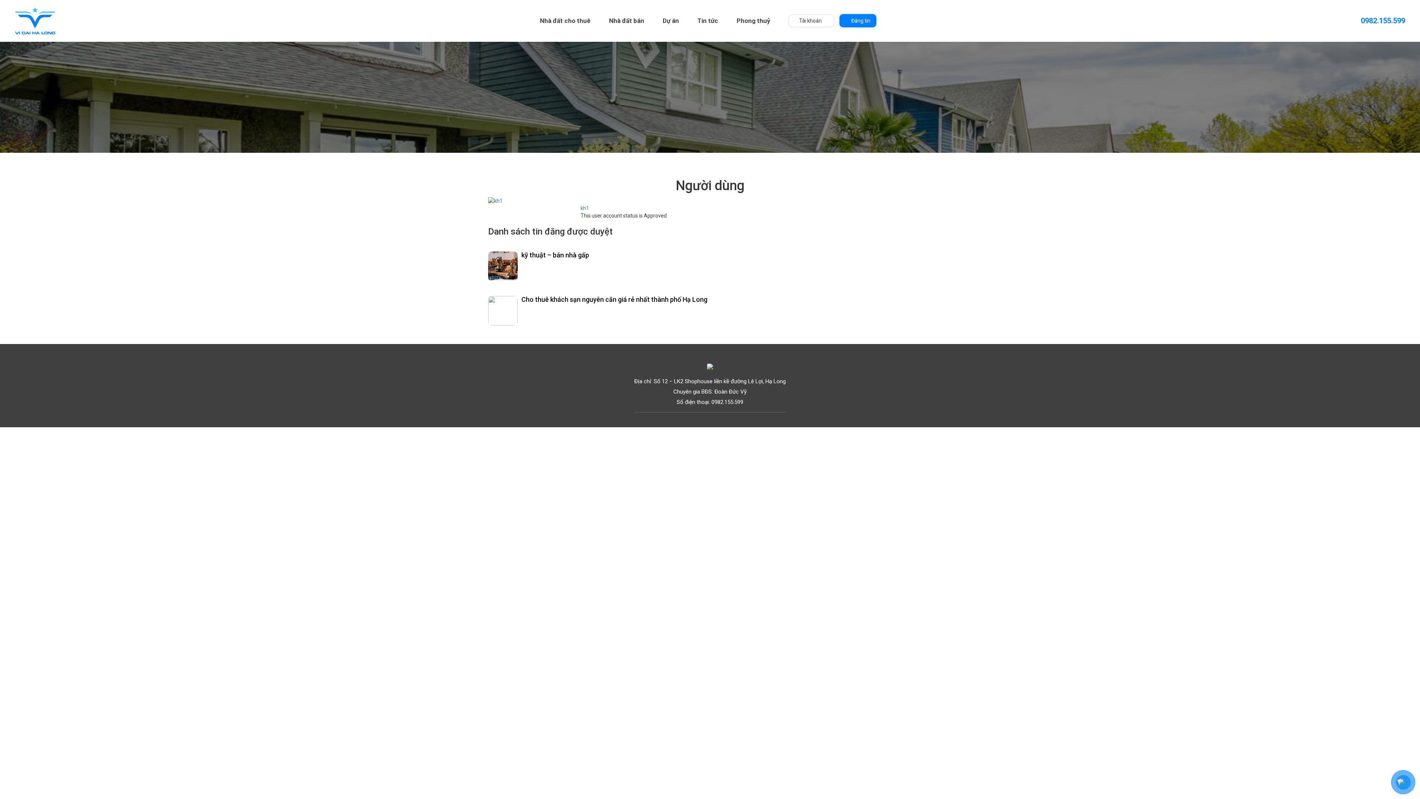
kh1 (585, 208)
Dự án (671, 20)
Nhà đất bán (626, 20)
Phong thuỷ (753, 20)
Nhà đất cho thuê (565, 20)
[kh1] (495, 200)
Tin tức (707, 20)
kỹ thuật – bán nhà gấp (555, 255)
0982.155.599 (1383, 20)
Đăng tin (860, 20)
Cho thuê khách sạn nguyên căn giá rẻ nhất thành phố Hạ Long (614, 299)
